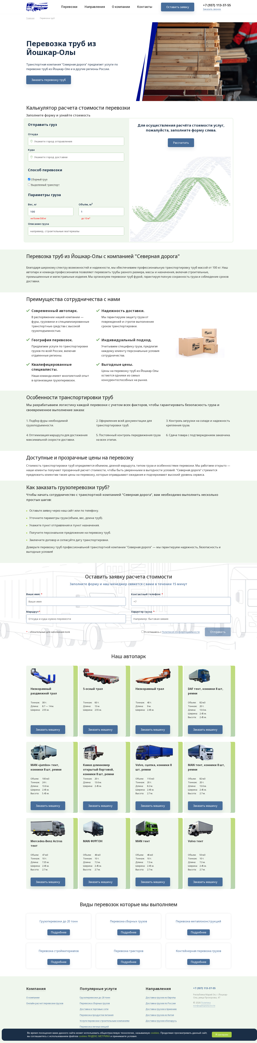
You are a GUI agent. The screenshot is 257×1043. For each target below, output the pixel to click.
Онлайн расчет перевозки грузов (44, 1003)
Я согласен (221, 1034)
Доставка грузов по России (161, 1003)
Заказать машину (48, 730)
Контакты (144, 7)
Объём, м (85, 204)
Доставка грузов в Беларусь (161, 1020)
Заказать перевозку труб (48, 80)
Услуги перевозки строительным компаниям (104, 1020)
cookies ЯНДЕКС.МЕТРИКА (94, 1036)
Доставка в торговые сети (94, 1009)
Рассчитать (181, 143)
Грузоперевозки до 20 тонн (95, 997)
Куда (31, 149)
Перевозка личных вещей (94, 1026)
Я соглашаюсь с (172, 631)
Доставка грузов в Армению (161, 1009)
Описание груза (38, 223)
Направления (94, 7)
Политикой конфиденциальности (181, 631)
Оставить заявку (177, 7)
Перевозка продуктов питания (96, 1015)
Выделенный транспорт (45, 184)
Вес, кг (32, 204)
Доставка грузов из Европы (161, 997)
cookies (155, 1032)
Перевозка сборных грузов (95, 1003)
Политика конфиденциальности (204, 1004)
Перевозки (69, 7)
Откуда (33, 134)
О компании (121, 7)
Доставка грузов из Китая (160, 1015)
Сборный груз (39, 179)
